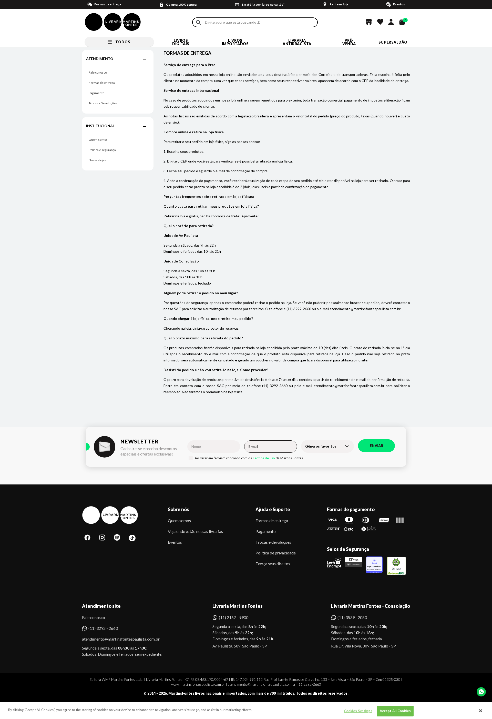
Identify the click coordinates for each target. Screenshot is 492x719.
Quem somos (98, 139)
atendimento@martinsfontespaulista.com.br (116, 638)
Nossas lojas (97, 160)
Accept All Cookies (395, 711)
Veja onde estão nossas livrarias (195, 531)
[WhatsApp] (481, 691)
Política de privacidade (275, 552)
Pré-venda (349, 42)
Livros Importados (235, 42)
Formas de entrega (102, 83)
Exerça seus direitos (272, 563)
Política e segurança (102, 150)
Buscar (198, 22)
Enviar (376, 445)
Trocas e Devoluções (103, 103)
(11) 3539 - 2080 (352, 617)
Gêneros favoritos (320, 446)
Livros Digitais (180, 42)
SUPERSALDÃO (392, 42)
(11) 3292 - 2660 (103, 628)
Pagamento (96, 93)
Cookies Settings (358, 711)
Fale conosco (98, 72)
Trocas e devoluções (273, 542)
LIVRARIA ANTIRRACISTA (297, 42)
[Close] (480, 710)
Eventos (175, 542)
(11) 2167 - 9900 (233, 617)
